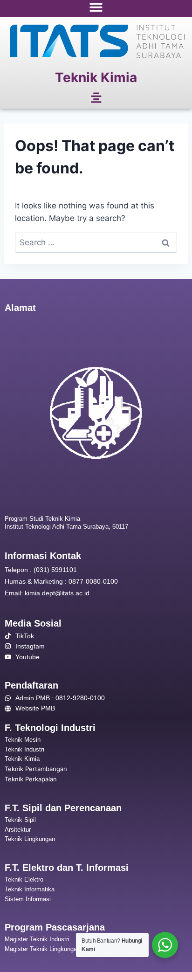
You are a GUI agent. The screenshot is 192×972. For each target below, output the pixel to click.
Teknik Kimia (96, 77)
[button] (96, 99)
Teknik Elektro (24, 879)
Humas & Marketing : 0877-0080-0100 (61, 581)
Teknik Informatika (30, 889)
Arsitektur (18, 829)
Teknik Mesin (23, 739)
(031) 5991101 (55, 569)
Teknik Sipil (20, 819)
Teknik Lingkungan (30, 838)
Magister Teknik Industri (37, 939)
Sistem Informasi (28, 899)
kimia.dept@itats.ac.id (57, 593)
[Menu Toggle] (96, 7)
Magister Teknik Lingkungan (42, 948)
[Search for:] (96, 242)
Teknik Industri (24, 749)
